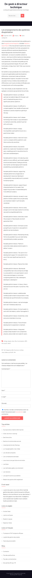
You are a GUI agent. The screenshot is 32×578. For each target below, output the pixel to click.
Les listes (6, 464)
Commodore (20, 341)
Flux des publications (9, 555)
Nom (3, 390)
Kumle (12, 574)
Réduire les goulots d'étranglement (13, 479)
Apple (9, 341)
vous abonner (19, 412)
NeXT (9, 343)
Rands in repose (7, 519)
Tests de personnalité (9, 541)
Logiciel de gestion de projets (11, 490)
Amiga (5, 341)
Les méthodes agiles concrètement (13, 468)
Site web (4, 403)
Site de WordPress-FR (9, 563)
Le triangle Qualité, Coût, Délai (11, 449)
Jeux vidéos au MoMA (8, 352)
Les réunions (6, 472)
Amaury (16, 35)
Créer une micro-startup (10, 433)
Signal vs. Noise (7, 523)
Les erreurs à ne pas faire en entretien (14, 460)
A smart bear (7, 511)
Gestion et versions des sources (12, 441)
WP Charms (18, 574)
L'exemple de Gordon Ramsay (11, 445)
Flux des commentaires (9, 559)
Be (16, 341)
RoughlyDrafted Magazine (11, 43)
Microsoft (4, 343)
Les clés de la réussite (9, 452)
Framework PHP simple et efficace (13, 533)
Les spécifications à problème (11, 475)
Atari (13, 341)
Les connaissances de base (11, 456)
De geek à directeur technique (16, 5)
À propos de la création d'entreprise (13, 429)
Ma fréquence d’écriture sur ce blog (13, 350)
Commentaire (6, 369)
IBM (26, 341)
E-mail (4, 397)
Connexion (6, 551)
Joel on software (8, 515)
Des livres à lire (7, 437)
